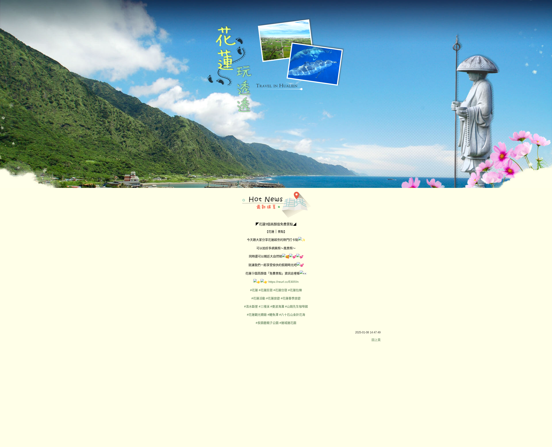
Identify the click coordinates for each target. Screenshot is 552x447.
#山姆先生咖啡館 (296, 306)
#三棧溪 (264, 306)
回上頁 (376, 340)
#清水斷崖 (251, 306)
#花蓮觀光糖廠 (257, 314)
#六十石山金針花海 (292, 314)
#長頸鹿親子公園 (267, 323)
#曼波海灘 (277, 306)
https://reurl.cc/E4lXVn (283, 281)
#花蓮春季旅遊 (291, 298)
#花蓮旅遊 (273, 298)
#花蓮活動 (258, 298)
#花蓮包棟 (295, 290)
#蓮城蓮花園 (287, 323)
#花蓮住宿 (280, 290)
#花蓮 (254, 290)
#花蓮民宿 (266, 290)
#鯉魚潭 (273, 314)
